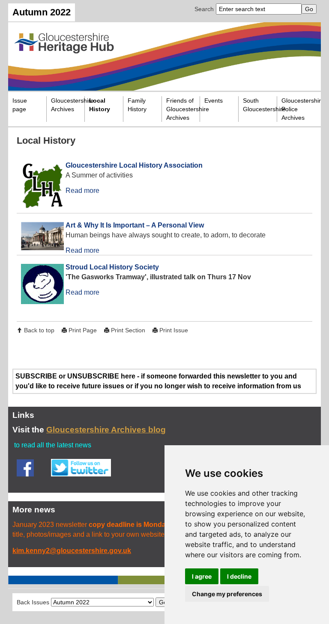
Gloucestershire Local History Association (134, 165)
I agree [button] (202, 576)
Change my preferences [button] (227, 593)
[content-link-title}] (39, 186)
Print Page (83, 330)
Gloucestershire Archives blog (106, 429)
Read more (82, 190)
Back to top (39, 330)
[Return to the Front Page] (164, 56)
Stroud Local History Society (112, 267)
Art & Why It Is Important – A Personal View (135, 225)
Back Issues (33, 602)
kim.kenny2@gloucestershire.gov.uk (71, 550)
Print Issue (173, 330)
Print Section (128, 330)
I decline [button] (239, 576)
